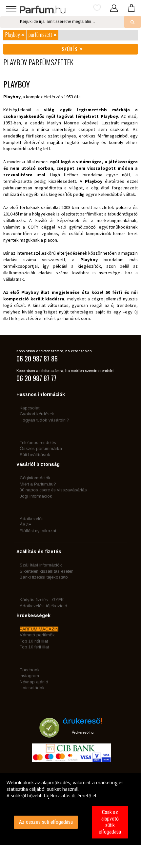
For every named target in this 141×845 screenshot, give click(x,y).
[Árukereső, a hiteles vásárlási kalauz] (49, 734)
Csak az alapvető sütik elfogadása (110, 822)
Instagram (29, 675)
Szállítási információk (41, 565)
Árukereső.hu (82, 732)
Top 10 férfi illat (34, 647)
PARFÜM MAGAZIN (39, 629)
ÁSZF (25, 524)
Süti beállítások (35, 454)
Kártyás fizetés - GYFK (42, 599)
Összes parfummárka (41, 448)
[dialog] (70, 809)
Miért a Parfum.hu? (38, 484)
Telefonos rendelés (38, 442)
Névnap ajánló (34, 681)
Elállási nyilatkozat (38, 530)
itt (74, 795)
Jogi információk (36, 496)
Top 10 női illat (34, 641)
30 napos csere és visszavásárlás (53, 489)
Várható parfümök (37, 634)
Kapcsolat (29, 408)
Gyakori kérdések (37, 413)
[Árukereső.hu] (82, 723)
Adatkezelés (32, 518)
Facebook (30, 669)
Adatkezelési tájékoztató (43, 605)
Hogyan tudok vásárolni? (44, 420)
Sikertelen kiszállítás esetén (46, 571)
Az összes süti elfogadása (46, 822)
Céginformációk (35, 477)
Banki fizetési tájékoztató (44, 577)
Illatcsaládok (32, 687)
